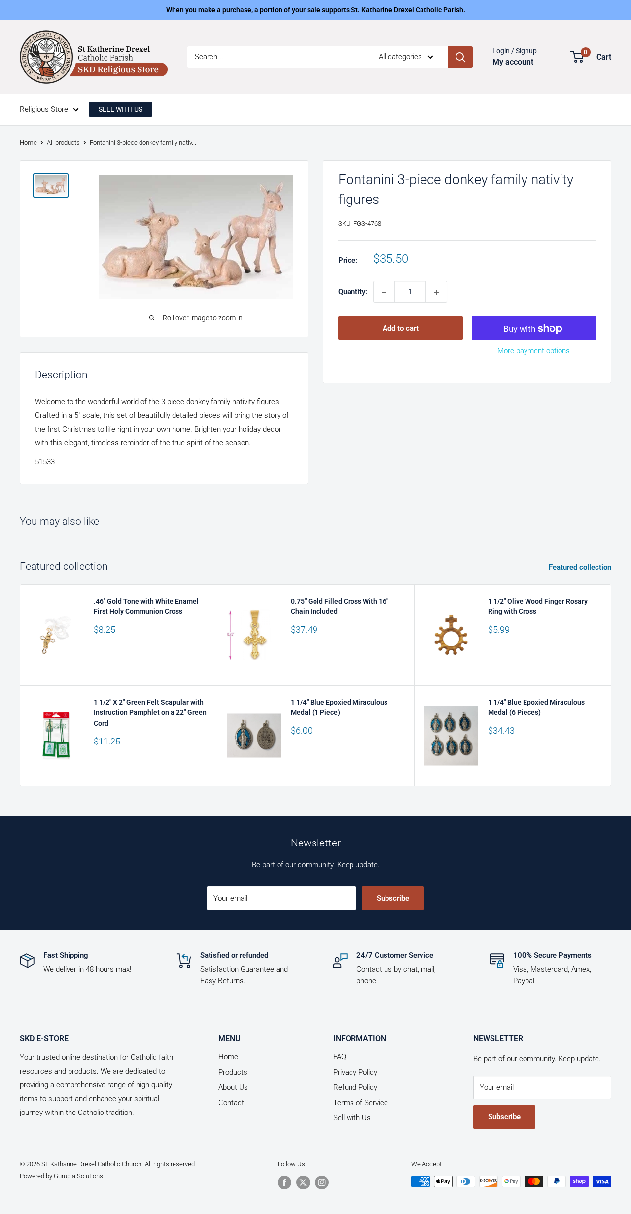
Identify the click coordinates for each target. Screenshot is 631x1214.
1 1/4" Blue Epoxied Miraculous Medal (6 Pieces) (536, 707)
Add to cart (401, 328)
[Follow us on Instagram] (322, 1182)
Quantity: (352, 292)
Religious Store (44, 109)
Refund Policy (355, 1087)
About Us (233, 1087)
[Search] (460, 57)
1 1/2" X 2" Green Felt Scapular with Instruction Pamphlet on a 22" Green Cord (150, 712)
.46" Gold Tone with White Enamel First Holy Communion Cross (146, 606)
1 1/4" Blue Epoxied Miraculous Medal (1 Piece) (339, 707)
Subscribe (393, 898)
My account (512, 62)
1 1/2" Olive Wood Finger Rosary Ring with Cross (538, 606)
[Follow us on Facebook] (284, 1182)
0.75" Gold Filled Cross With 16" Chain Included (339, 606)
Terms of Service (360, 1102)
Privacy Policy (355, 1072)
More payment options (533, 351)
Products (232, 1072)
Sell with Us (352, 1117)
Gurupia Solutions (78, 1176)
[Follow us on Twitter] (303, 1182)
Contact (231, 1102)
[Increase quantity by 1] (436, 292)
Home (28, 142)
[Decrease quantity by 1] (384, 292)
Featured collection (581, 567)
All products (63, 142)
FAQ (339, 1056)
